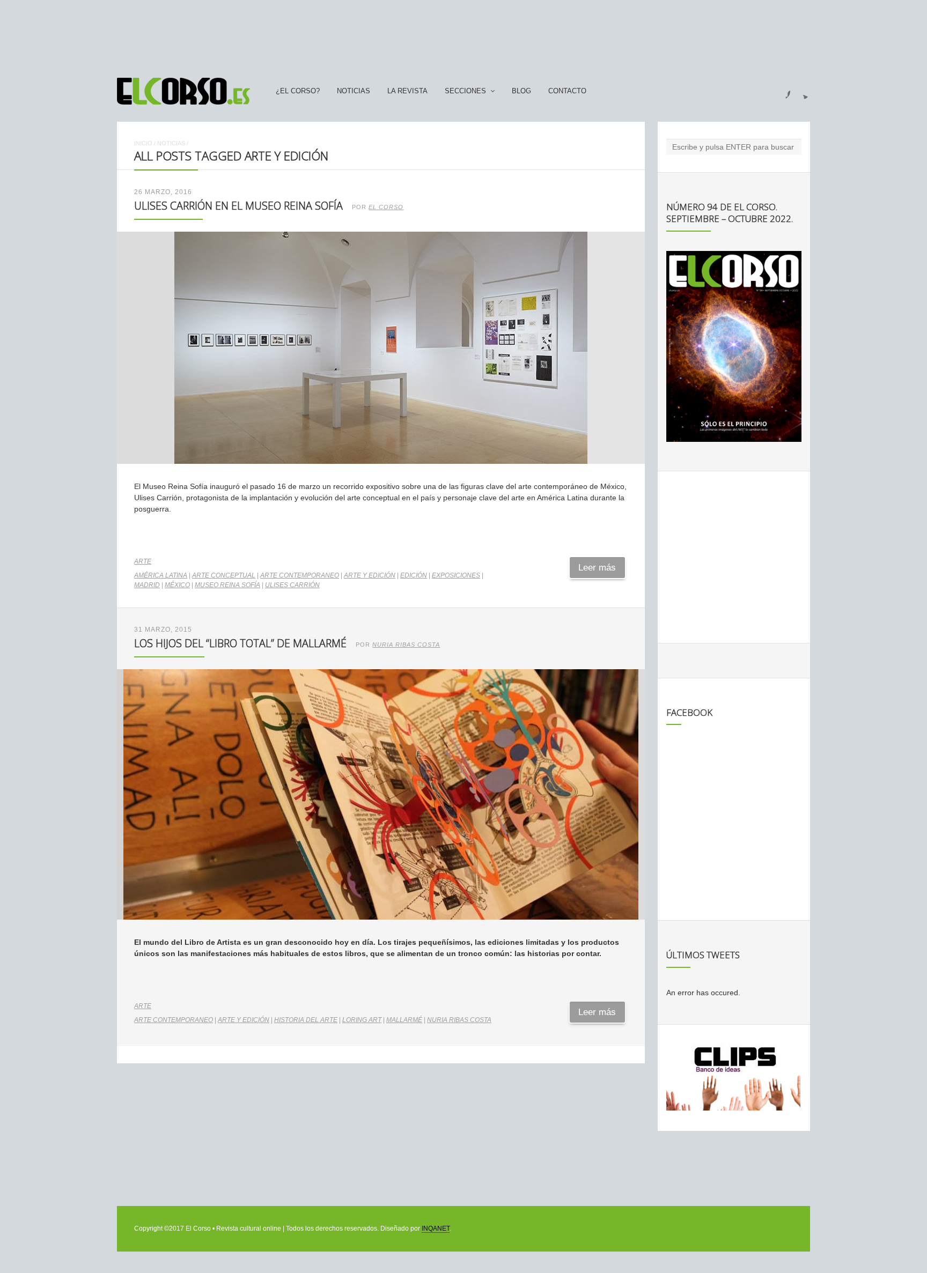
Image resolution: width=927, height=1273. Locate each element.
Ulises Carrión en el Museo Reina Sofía (238, 205)
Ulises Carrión (292, 585)
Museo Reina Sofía (227, 585)
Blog (521, 91)
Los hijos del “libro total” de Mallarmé (240, 643)
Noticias (353, 91)
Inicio (143, 143)
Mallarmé (404, 1020)
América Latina (160, 575)
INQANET (436, 1228)
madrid (147, 585)
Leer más (597, 568)
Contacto (567, 91)
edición (413, 575)
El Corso (386, 207)
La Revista (407, 91)
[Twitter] (801, 91)
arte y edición (369, 575)
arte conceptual (223, 575)
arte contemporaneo (299, 575)
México (177, 585)
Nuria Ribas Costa (406, 644)
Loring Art (361, 1020)
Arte (142, 561)
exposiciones (456, 575)
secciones (465, 91)
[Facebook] (781, 91)
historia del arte (305, 1020)
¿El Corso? (298, 91)
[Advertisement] (463, 34)
